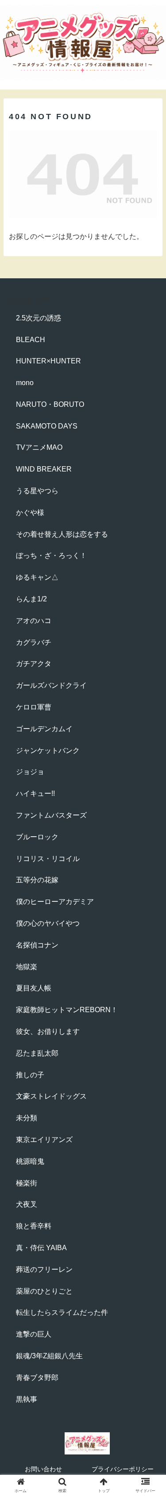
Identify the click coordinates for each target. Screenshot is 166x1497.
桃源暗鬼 (30, 1161)
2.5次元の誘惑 (38, 318)
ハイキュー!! (35, 793)
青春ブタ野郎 (37, 1377)
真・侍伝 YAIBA (41, 1247)
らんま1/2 (31, 599)
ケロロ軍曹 (33, 707)
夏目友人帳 (33, 988)
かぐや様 (30, 512)
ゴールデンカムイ (44, 729)
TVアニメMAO (39, 447)
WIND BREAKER (44, 469)
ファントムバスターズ (51, 815)
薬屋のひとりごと (44, 1291)
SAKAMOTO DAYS (46, 426)
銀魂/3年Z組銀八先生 (49, 1356)
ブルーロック (37, 837)
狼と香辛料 (33, 1226)
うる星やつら (37, 491)
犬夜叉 (26, 1204)
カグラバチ (33, 642)
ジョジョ (30, 772)
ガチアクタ (33, 663)
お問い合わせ (43, 1469)
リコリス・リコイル (48, 858)
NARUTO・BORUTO (50, 404)
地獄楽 (26, 967)
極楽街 (26, 1183)
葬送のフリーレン (44, 1269)
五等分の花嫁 (37, 880)
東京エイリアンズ (44, 1139)
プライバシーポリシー (123, 1469)
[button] (148, 1011)
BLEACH (30, 339)
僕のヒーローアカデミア (55, 901)
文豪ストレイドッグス (51, 1096)
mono (25, 382)
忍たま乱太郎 (37, 1053)
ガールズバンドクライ (51, 685)
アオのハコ (33, 620)
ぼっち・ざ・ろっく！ (51, 555)
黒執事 (26, 1399)
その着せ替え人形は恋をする (62, 534)
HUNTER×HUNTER (48, 361)
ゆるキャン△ (37, 577)
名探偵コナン (37, 945)
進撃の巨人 (33, 1334)
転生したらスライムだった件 (62, 1312)
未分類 (26, 1118)
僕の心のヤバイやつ (48, 923)
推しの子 (30, 1075)
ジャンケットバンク (48, 750)
